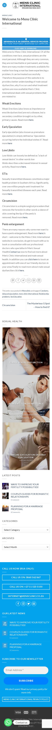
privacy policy (37, 689)
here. (24, 166)
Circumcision (8, 305)
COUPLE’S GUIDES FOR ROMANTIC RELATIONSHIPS (30, 495)
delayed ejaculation (10, 294)
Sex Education (16, 297)
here (31, 119)
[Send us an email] (33, 603)
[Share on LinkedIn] (39, 280)
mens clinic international (28, 294)
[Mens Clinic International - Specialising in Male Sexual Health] (26, 5)
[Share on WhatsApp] (13, 280)
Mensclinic (7, 15)
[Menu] (4, 5)
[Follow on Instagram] (23, 603)
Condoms (44, 291)
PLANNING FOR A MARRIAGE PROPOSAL (27, 507)
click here (33, 259)
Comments (15, 512)
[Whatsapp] (8, 722)
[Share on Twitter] (23, 280)
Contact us (14, 251)
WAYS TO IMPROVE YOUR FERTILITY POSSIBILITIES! (25, 485)
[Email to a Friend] (28, 280)
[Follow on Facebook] (18, 603)
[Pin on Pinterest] (33, 280)
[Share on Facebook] (18, 280)
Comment (15, 500)
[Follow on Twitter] (28, 603)
